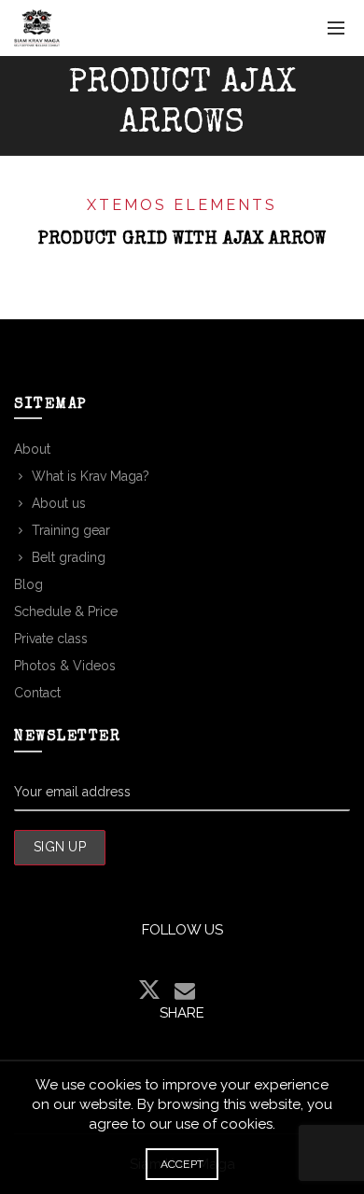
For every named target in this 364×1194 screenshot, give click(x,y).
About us (59, 503)
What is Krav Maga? (90, 476)
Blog (28, 584)
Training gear (71, 530)
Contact (37, 692)
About (32, 449)
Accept (182, 1164)
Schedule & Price (66, 611)
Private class (51, 638)
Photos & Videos (65, 665)
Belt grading (68, 557)
